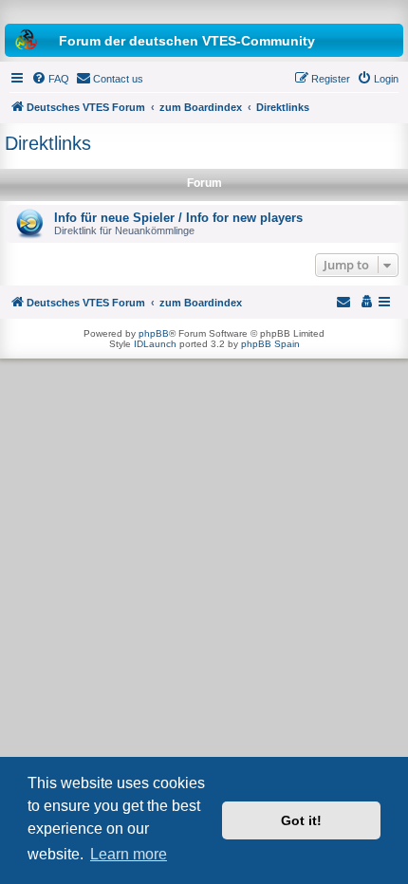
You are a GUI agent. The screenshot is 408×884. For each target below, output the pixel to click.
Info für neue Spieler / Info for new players (178, 218)
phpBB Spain (270, 344)
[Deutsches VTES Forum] (204, 9)
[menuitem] (50, 78)
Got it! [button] (301, 820)
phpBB (154, 333)
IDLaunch (155, 344)
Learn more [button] (128, 854)
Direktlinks (48, 143)
